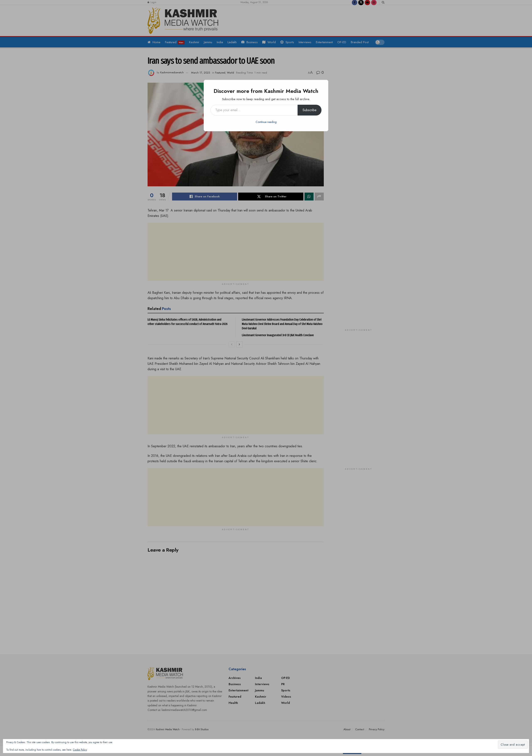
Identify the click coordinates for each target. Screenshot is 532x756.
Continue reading (266, 122)
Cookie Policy (80, 750)
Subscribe (309, 110)
